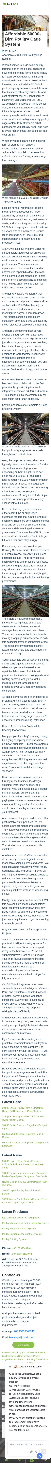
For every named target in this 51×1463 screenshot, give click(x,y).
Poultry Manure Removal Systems (19, 1228)
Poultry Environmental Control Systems (22, 1234)
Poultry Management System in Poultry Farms (25, 1223)
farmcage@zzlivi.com (21, 1254)
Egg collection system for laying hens (20, 1217)
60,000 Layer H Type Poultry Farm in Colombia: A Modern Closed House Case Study (22, 1164)
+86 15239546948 (21, 1248)
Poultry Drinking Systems (14, 1239)
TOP (44, 1460)
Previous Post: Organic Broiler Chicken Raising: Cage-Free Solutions (14, 1356)
